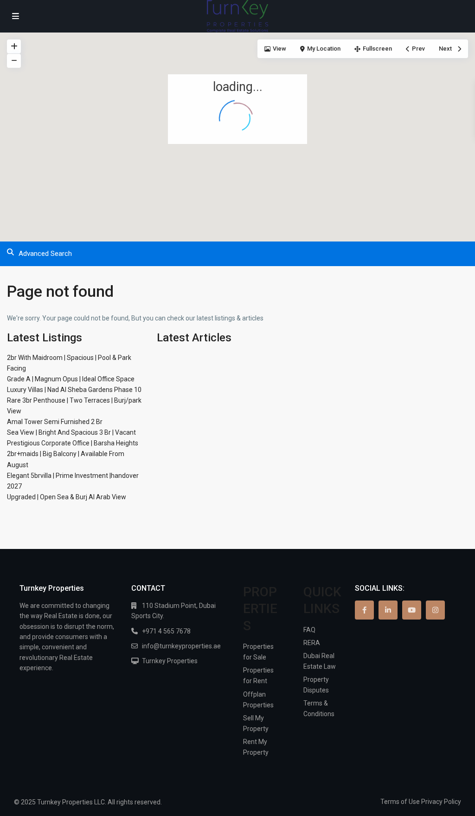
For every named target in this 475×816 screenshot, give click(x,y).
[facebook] (364, 610)
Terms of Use (400, 801)
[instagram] (435, 610)
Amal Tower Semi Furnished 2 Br (55, 421)
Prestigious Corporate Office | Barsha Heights (72, 443)
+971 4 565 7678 (166, 631)
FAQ (309, 629)
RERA (311, 642)
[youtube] (411, 610)
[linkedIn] (388, 610)
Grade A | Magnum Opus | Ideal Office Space (71, 379)
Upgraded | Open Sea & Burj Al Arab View (66, 497)
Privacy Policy (441, 801)
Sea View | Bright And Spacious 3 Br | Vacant (71, 432)
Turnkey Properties (170, 661)
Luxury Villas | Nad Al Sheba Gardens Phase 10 (74, 389)
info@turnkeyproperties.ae (181, 646)
